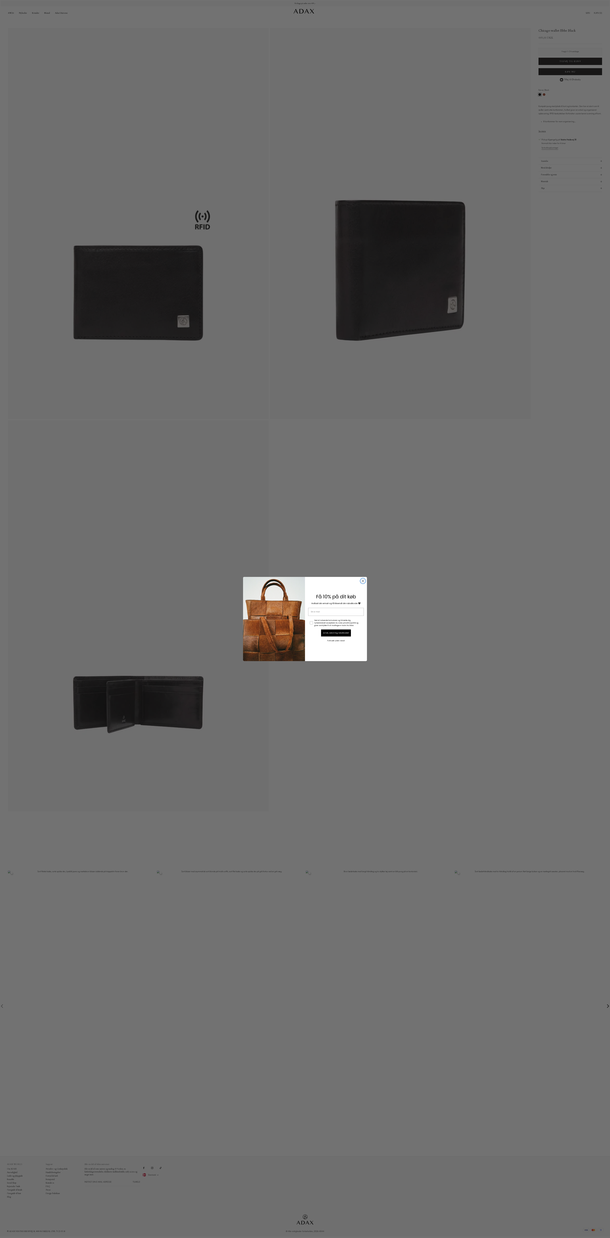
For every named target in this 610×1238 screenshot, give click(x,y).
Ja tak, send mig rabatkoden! (336, 633)
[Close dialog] (363, 581)
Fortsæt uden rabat (336, 640)
